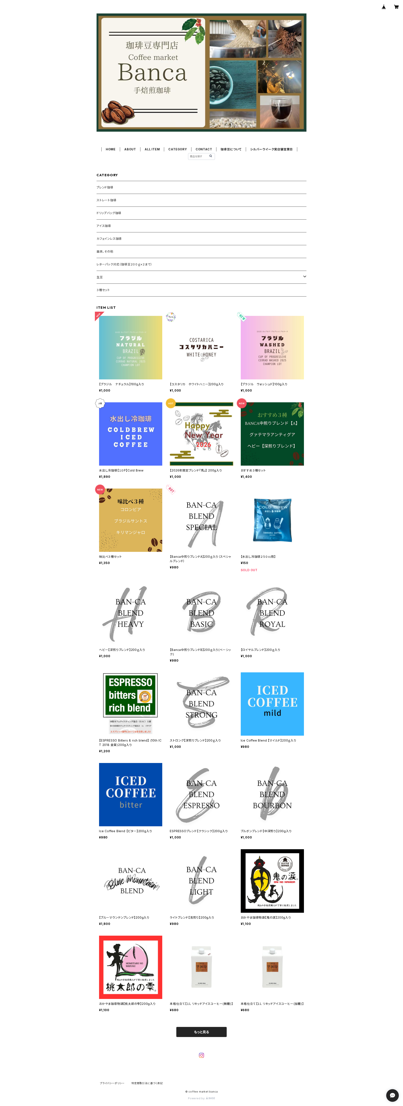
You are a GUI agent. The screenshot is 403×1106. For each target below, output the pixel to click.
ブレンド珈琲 (105, 187)
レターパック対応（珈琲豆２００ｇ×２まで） (124, 264)
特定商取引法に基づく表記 (147, 1083)
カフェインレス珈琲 (109, 238)
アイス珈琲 (104, 226)
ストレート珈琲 (106, 200)
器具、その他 (105, 251)
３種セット (103, 290)
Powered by (197, 1098)
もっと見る (201, 1032)
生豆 (100, 277)
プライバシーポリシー (112, 1083)
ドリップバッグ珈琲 (109, 213)
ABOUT (130, 149)
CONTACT (204, 149)
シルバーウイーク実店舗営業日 (271, 149)
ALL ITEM (152, 149)
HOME (111, 149)
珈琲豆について (231, 149)
